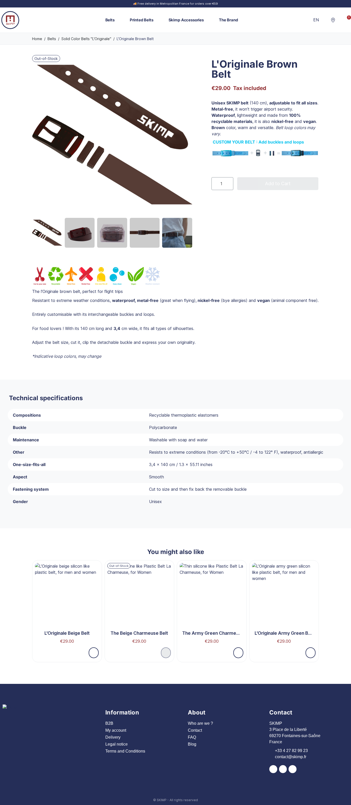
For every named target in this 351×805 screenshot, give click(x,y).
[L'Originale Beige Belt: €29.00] (67, 604)
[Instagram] (283, 769)
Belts (110, 19)
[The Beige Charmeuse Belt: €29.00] (139, 604)
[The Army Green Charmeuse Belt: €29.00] (211, 604)
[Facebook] (273, 769)
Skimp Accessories (186, 19)
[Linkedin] (293, 769)
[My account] (340, 20)
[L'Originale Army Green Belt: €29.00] (284, 604)
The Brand (228, 19)
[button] (325, 20)
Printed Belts (141, 19)
